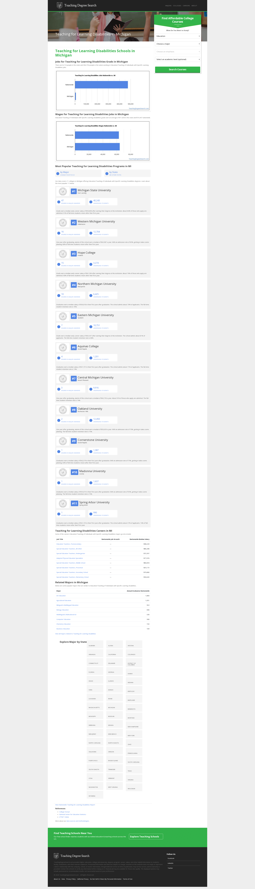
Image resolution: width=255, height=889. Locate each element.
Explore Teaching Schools (144, 836)
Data (63, 879)
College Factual (64, 812)
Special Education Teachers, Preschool (69, 568)
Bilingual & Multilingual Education (67, 605)
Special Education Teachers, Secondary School (72, 572)
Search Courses (177, 69)
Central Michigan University (95, 377)
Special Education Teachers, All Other (69, 549)
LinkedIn (170, 863)
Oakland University (90, 408)
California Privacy (83, 879)
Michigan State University (94, 190)
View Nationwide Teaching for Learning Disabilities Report (75, 805)
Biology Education (62, 610)
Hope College (86, 252)
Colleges (177, 6)
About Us (57, 879)
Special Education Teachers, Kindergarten (70, 553)
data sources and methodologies (77, 821)
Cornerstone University (93, 440)
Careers (186, 6)
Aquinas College (88, 346)
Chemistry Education (63, 624)
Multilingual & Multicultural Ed (66, 614)
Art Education (61, 596)
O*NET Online (64, 817)
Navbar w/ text (77, 5)
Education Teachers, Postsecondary (68, 544)
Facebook (171, 858)
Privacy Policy (71, 879)
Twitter (170, 868)
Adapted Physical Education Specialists (69, 558)
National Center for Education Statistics (72, 814)
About (194, 6)
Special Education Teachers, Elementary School (72, 577)
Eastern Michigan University (96, 315)
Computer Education (63, 619)
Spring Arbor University (94, 502)
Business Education (63, 629)
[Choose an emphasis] (177, 51)
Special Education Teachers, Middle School (70, 563)
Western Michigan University (96, 221)
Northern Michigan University (97, 284)
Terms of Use (127, 879)
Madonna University (92, 471)
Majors (168, 6)
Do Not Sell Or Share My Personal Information (105, 879)
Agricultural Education (63, 600)
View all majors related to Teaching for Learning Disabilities (75, 634)
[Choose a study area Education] (177, 36)
